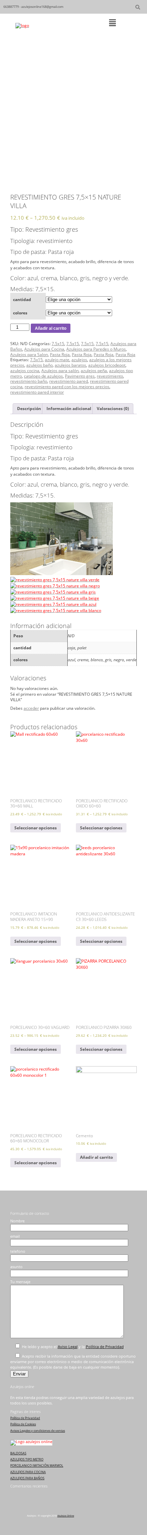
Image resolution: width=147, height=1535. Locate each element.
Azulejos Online (65, 1515)
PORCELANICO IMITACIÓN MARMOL (36, 1465)
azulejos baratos (70, 365)
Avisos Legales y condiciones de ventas (37, 1430)
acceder (31, 708)
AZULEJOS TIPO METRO (26, 1459)
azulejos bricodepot (106, 365)
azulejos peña (94, 370)
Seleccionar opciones (35, 828)
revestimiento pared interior (37, 392)
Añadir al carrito (50, 328)
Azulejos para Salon (29, 354)
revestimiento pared (68, 381)
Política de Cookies (23, 1424)
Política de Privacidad (105, 1346)
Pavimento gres (80, 376)
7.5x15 (58, 344)
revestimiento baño (28, 381)
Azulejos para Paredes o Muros (96, 349)
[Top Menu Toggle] (112, 23)
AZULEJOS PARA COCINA (28, 1472)
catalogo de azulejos (43, 376)
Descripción (29, 408)
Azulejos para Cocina (44, 349)
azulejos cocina (24, 370)
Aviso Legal (68, 1346)
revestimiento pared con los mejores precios (67, 387)
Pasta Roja (60, 354)
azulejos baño (39, 365)
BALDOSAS (18, 1453)
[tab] (29, 408)
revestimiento (110, 376)
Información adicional (68, 408)
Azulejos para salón (60, 370)
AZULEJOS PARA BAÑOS (27, 1478)
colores (20, 313)
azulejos (79, 360)
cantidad (22, 299)
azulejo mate (57, 360)
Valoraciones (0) (113, 408)
